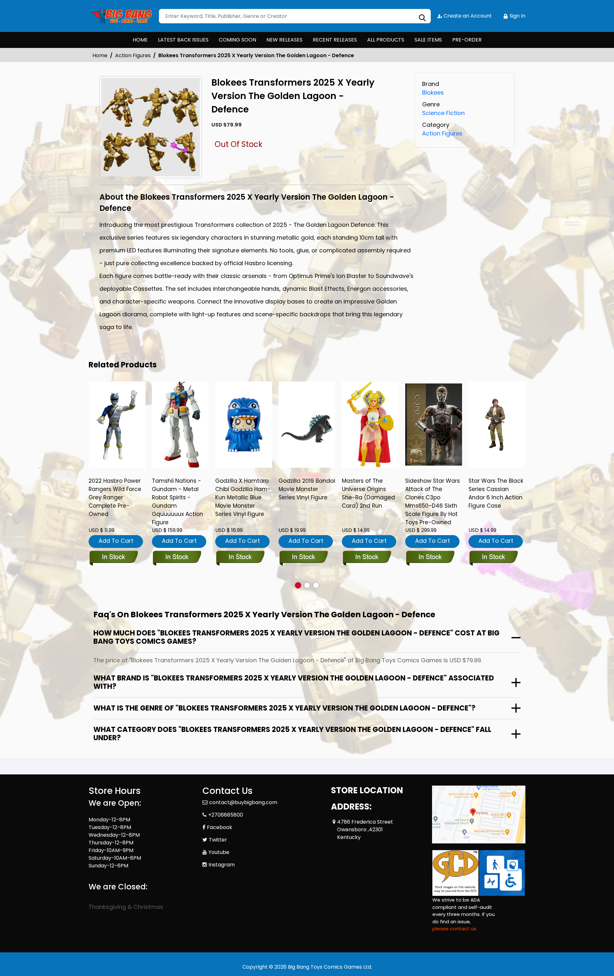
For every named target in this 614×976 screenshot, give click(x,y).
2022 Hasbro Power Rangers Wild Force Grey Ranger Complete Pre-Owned (115, 497)
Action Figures (133, 55)
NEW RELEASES (284, 39)
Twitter (218, 839)
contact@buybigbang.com (243, 802)
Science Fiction (443, 113)
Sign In (516, 15)
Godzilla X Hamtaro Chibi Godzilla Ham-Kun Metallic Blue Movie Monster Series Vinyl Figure (243, 497)
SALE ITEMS (428, 39)
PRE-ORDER (467, 39)
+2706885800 (225, 814)
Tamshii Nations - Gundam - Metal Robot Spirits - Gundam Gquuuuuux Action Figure (177, 501)
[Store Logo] (121, 16)
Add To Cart (115, 541)
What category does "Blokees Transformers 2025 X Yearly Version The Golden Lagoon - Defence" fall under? (292, 734)
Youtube (219, 852)
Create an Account (467, 15)
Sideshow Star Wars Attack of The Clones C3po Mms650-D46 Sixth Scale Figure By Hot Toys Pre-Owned (432, 501)
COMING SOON (237, 39)
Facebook (219, 827)
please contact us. (454, 928)
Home (99, 55)
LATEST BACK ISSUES (183, 39)
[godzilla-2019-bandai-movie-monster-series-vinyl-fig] (307, 424)
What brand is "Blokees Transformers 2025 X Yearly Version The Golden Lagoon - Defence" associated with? (293, 682)
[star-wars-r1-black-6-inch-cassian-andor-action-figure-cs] (496, 424)
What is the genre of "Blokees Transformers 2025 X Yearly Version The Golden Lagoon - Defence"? (284, 708)
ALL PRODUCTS (385, 39)
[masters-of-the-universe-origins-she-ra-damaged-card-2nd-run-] (370, 424)
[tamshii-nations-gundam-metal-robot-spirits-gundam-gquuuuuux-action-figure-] (180, 424)
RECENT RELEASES (335, 39)
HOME (140, 39)
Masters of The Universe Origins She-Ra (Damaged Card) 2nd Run (368, 493)
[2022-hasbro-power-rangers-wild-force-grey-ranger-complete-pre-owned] (117, 424)
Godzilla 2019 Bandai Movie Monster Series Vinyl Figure (307, 489)
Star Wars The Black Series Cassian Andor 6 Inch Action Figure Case (495, 493)
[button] (298, 585)
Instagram (222, 864)
